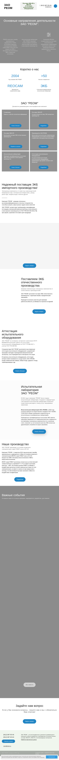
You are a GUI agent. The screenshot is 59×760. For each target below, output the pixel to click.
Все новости (29, 684)
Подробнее (43, 125)
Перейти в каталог (15, 146)
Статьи (5, 516)
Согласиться (52, 757)
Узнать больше (15, 125)
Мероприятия (7, 575)
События (34, 516)
